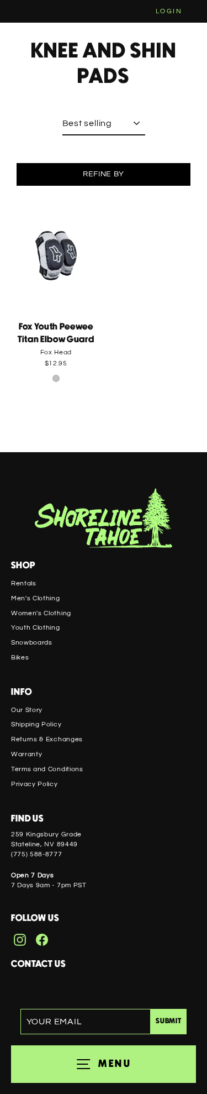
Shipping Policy (36, 724)
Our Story (27, 709)
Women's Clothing (41, 613)
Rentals (23, 583)
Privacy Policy (34, 784)
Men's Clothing (35, 598)
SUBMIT (168, 1021)
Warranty (26, 754)
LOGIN (169, 11)
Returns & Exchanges (47, 739)
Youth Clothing (35, 627)
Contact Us (38, 964)
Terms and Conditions (47, 769)
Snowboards (31, 642)
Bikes (20, 657)
